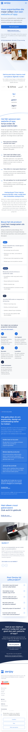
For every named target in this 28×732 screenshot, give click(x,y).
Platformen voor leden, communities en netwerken (13, 256)
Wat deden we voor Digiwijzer (10, 559)
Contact (2, 695)
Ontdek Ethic (5, 491)
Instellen (14, 719)
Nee (14, 723)
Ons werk (3, 689)
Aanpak (2, 691)
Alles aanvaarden (14, 727)
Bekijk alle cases (6, 520)
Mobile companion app (9, 286)
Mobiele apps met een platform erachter (13, 263)
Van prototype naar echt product (11, 252)
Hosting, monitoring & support (11, 309)
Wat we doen (3, 688)
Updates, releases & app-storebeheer (12, 312)
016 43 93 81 (3, 701)
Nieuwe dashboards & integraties (11, 283)
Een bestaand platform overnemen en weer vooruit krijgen (14, 290)
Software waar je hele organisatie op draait (13, 260)
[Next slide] (6, 563)
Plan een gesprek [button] (14, 26)
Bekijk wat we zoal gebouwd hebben (14, 655)
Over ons (3, 693)
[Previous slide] (3, 563)
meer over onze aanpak (7, 332)
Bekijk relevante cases (14, 30)
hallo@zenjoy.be (4, 705)
